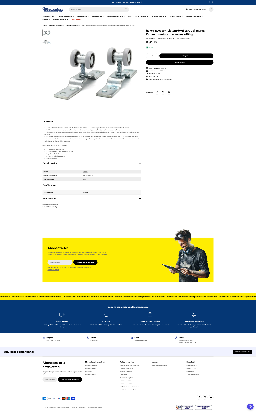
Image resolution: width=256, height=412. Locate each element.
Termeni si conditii (76, 267)
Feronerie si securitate (56, 25)
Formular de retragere (242, 352)
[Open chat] (250, 407)
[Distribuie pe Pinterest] (169, 92)
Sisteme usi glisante (73, 25)
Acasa (44, 25)
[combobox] (99, 9)
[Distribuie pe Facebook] (157, 92)
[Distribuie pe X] (163, 92)
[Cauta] (126, 9)
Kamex (85, 171)
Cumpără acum (180, 62)
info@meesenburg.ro (141, 340)
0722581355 (94, 340)
